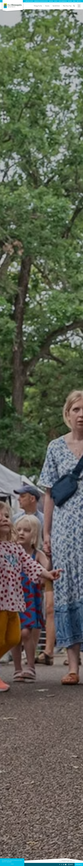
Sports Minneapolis (63, 1)
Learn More (9, 861)
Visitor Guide (78, 864)
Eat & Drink (56, 6)
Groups (55, 1)
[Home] (13, 5)
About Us (79, 1)
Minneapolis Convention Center (41, 1)
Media (74, 1)
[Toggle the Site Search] (74, 6)
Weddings (51, 1)
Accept (12, 863)
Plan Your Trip (67, 6)
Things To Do (38, 6)
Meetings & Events (29, 1)
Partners (70, 1)
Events (47, 6)
